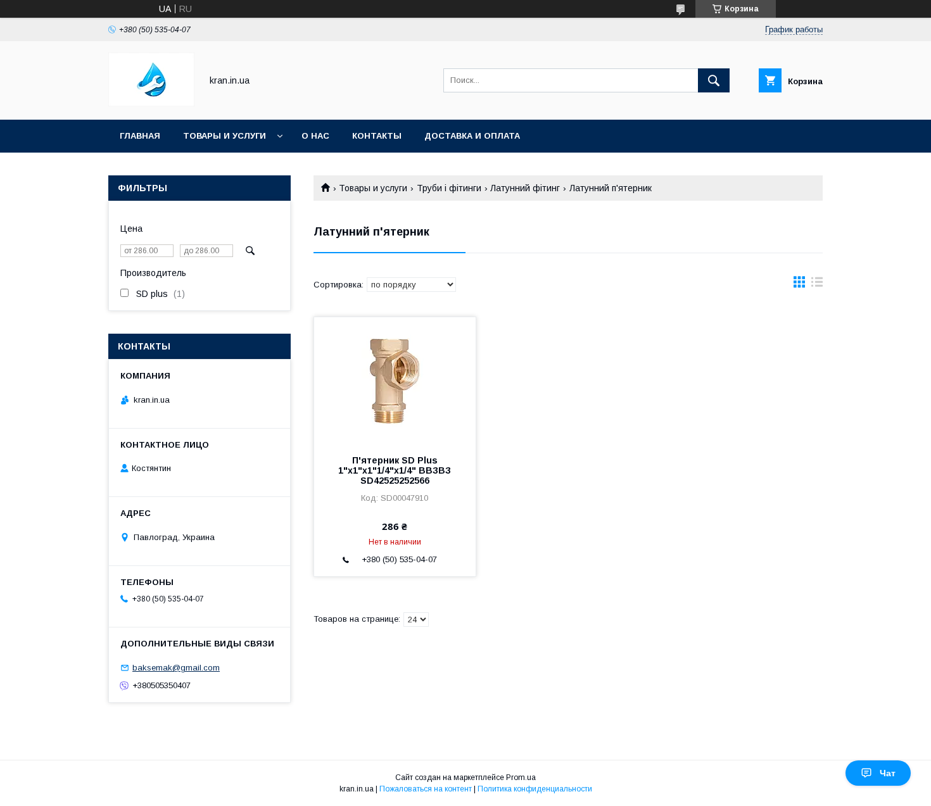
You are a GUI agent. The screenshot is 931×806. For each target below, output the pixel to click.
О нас (315, 136)
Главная (140, 136)
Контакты (377, 136)
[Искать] (714, 80)
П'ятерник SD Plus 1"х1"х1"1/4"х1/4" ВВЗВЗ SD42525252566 (394, 470)
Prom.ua (521, 777)
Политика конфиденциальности (535, 788)
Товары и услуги (224, 136)
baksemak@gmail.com (176, 667)
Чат (888, 773)
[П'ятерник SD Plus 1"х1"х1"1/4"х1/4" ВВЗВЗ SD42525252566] (395, 380)
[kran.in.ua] (151, 103)
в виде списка (817, 285)
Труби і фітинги (449, 188)
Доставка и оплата (472, 136)
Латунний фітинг (525, 188)
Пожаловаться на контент (425, 788)
